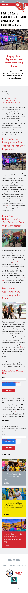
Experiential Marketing (11, 103)
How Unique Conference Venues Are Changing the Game (12, 293)
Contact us (16, 412)
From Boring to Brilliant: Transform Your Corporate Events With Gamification (14, 221)
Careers (12, 565)
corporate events (9, 100)
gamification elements (18, 262)
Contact (4, 565)
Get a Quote (5, 4)
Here (21, 347)
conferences (11, 98)
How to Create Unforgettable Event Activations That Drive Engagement (13, 144)
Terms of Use (21, 565)
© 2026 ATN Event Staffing (10, 588)
